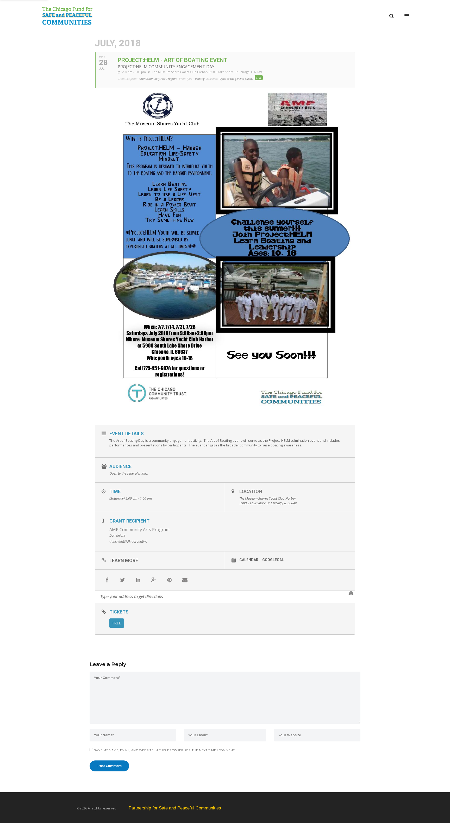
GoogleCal (273, 560)
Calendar (248, 560)
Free (117, 623)
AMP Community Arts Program (139, 529)
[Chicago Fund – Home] (186, 16)
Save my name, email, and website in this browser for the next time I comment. (164, 750)
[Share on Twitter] (122, 580)
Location (250, 491)
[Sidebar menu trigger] (406, 16)
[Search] (391, 16)
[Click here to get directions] (351, 593)
